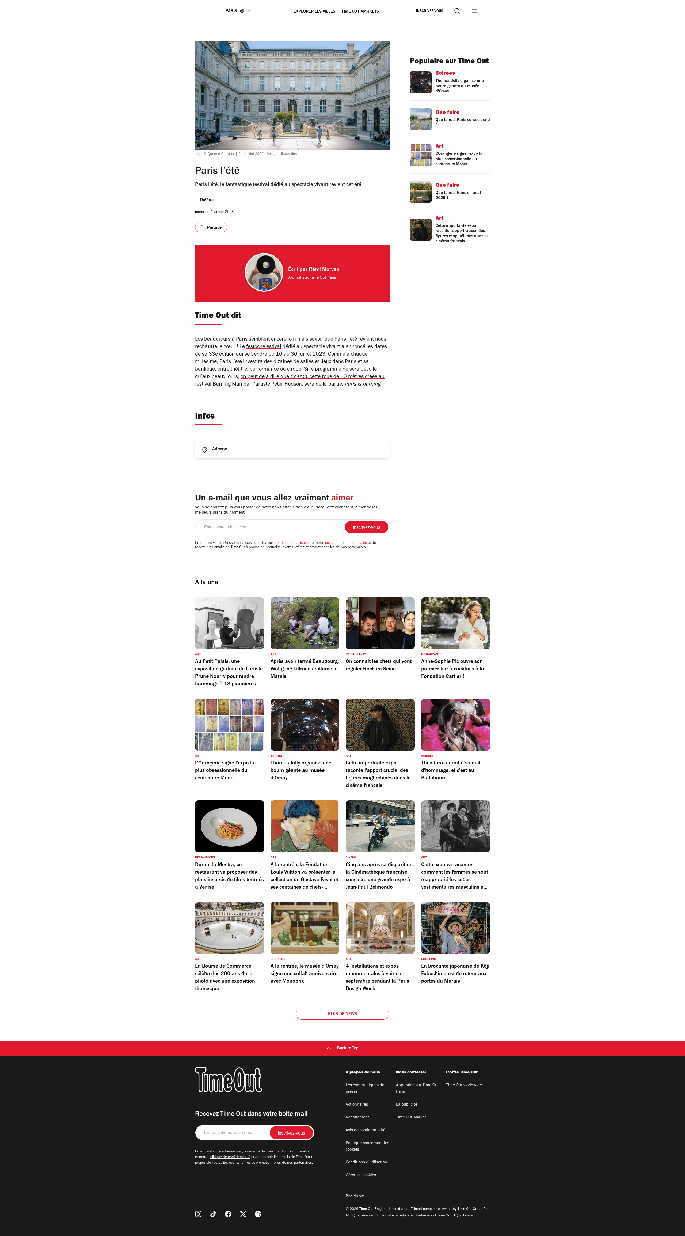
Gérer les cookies (361, 1175)
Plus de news (342, 1014)
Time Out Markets (360, 12)
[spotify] (258, 1214)
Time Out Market (411, 1118)
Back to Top (348, 1048)
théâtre (239, 369)
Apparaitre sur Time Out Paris (417, 1088)
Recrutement (357, 1118)
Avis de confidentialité (365, 1130)
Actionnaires (357, 1105)
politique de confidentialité (346, 543)
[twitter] (243, 1214)
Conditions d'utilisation (366, 1162)
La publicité (406, 1105)
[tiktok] (213, 1214)
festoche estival (263, 347)
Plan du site (355, 1197)
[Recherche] (457, 10)
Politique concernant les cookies (367, 1146)
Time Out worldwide (464, 1085)
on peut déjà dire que (265, 377)
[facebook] (228, 1214)
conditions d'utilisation (293, 543)
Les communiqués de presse (365, 1088)
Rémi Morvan (324, 270)
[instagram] (198, 1214)
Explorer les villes (314, 12)
